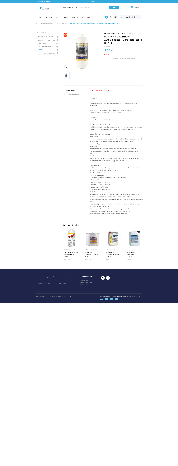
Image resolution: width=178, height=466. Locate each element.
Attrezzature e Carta (45, 37)
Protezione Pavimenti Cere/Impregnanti (124, 59)
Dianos (124, 57)
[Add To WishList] (71, 233)
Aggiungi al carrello (73, 252)
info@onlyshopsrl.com (44, 283)
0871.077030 (41, 281)
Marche (40, 50)
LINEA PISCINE (42, 43)
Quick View (75, 233)
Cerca (114, 7)
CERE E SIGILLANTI (60, 23)
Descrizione (70, 90)
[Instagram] (108, 278)
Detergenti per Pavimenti (114, 250)
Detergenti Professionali (46, 23)
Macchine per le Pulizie (45, 46)
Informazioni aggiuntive (71, 95)
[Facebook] (103, 278)
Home (36, 23)
